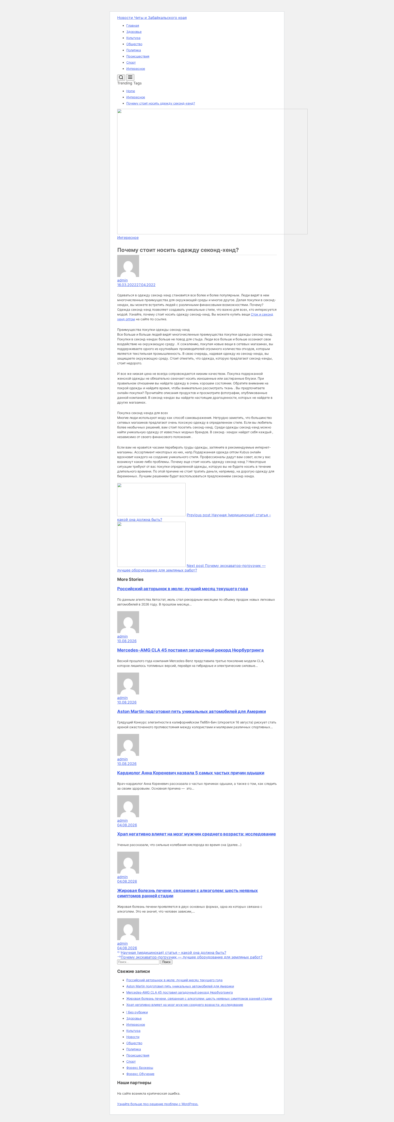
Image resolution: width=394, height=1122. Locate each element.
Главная (132, 25)
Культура (133, 38)
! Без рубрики (137, 1012)
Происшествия (137, 56)
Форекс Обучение (140, 1074)
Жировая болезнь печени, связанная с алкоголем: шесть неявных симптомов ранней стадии (199, 998)
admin (122, 280)
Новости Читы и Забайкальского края (152, 17)
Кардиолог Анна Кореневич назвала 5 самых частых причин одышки (190, 772)
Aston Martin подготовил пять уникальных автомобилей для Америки (191, 711)
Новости (132, 1037)
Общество (134, 44)
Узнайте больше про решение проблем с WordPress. (157, 1104)
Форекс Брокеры (139, 1068)
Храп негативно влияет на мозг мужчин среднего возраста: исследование (196, 834)
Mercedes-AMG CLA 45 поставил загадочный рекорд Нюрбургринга (190, 650)
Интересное (135, 68)
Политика (133, 50)
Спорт (131, 62)
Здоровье (134, 32)
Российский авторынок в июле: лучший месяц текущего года (182, 588)
